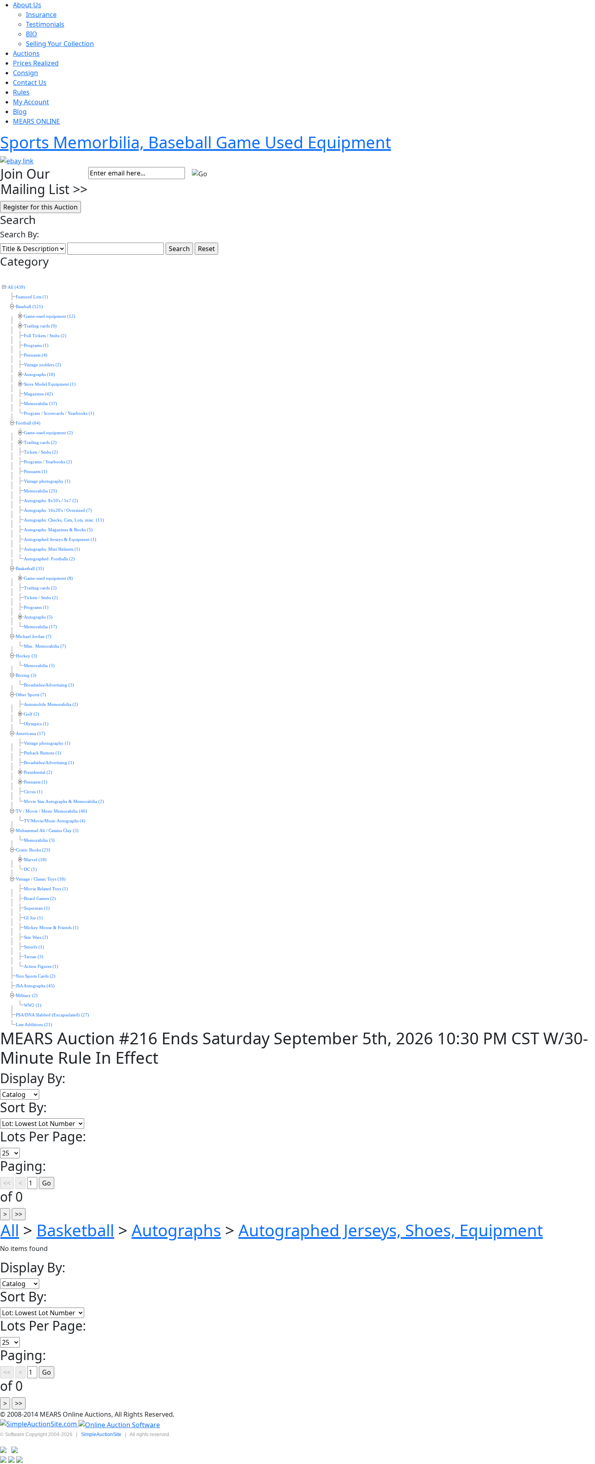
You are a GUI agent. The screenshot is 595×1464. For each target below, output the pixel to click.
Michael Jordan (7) (33, 636)
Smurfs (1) (34, 947)
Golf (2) (31, 714)
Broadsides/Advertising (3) (49, 685)
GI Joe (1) (33, 918)
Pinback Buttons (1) (42, 753)
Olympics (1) (36, 724)
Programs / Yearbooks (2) (48, 462)
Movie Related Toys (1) (46, 889)
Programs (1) (36, 345)
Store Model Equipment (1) (50, 384)
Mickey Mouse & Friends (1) (51, 927)
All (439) (16, 287)
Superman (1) (37, 908)
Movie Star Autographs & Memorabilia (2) (64, 801)
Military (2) (27, 995)
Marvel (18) (35, 860)
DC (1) (30, 869)
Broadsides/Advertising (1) (49, 763)
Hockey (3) (26, 656)
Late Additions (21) (34, 1024)
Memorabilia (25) (40, 491)
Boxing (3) (26, 675)
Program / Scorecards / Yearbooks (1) (59, 413)
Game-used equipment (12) (49, 316)
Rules (21, 92)
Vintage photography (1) (47, 481)
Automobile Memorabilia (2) (51, 704)
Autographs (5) (38, 617)
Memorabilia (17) (40, 627)
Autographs (176, 1230)
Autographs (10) (39, 374)
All (9, 1230)
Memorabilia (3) (39, 665)
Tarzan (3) (33, 957)
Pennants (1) (35, 471)
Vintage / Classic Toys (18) (41, 879)
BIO (31, 34)
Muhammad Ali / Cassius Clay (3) (47, 830)
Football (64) (28, 423)
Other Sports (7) (31, 695)
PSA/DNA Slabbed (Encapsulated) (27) (52, 1015)
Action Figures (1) (41, 966)
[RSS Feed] (3, 1449)
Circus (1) (33, 792)
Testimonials (45, 24)
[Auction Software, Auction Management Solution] (39, 1424)
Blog (20, 111)
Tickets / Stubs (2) (41, 452)
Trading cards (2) (40, 442)
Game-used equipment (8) (48, 578)
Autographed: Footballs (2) (49, 559)
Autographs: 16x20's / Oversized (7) (58, 510)
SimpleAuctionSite (101, 1434)
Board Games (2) (40, 898)
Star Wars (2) (36, 937)
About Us (27, 4)
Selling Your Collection (60, 43)
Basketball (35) (30, 568)
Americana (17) (30, 733)
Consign (25, 72)
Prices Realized (36, 63)
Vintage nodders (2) (42, 365)
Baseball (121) (29, 306)
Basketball (75, 1230)
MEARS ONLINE (36, 121)
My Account (31, 101)
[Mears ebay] (17, 160)
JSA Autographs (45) (35, 986)
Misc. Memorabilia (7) (45, 646)
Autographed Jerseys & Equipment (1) (60, 539)
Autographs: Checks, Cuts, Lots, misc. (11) (64, 520)
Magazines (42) (38, 394)
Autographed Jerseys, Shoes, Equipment (390, 1230)
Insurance (41, 14)
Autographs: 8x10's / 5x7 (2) (51, 501)
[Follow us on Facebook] (14, 1449)
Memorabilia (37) (40, 403)
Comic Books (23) (33, 850)
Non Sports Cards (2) (35, 976)
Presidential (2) (38, 772)
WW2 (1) (32, 1005)
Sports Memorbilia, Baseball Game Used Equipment (195, 142)
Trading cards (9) (40, 326)
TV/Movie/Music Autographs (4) (54, 821)
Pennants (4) (35, 355)
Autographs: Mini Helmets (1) (52, 549)
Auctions (26, 53)
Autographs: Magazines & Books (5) (58, 530)
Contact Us (30, 82)
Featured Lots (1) (32, 297)
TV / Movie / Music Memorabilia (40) (51, 811)
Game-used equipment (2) (48, 433)
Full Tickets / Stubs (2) (45, 336)
